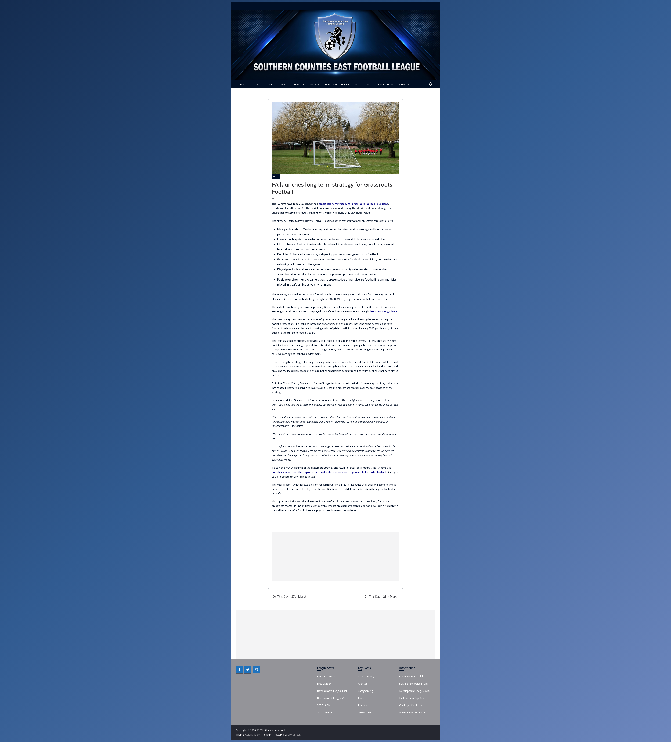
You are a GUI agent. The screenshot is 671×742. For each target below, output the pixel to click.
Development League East (332, 691)
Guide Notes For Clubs (412, 676)
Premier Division (326, 676)
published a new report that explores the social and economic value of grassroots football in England (329, 472)
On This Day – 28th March (381, 596)
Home (242, 84)
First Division (324, 683)
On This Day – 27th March (290, 596)
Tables (285, 84)
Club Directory (364, 84)
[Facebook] (239, 669)
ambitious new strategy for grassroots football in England (353, 203)
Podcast (362, 705)
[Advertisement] (335, 556)
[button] (302, 84)
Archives (362, 683)
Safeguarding (365, 691)
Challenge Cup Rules (410, 705)
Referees (404, 84)
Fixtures (256, 84)
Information (385, 84)
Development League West (332, 698)
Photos (362, 698)
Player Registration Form (413, 712)
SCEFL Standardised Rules (414, 683)
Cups (313, 84)
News (297, 84)
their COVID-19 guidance (383, 311)
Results (270, 84)
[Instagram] (256, 669)
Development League (337, 84)
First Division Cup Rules (412, 698)
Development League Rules (415, 691)
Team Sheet (365, 712)
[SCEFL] (335, 13)
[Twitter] (247, 669)
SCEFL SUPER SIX (327, 712)
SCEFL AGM (323, 705)
